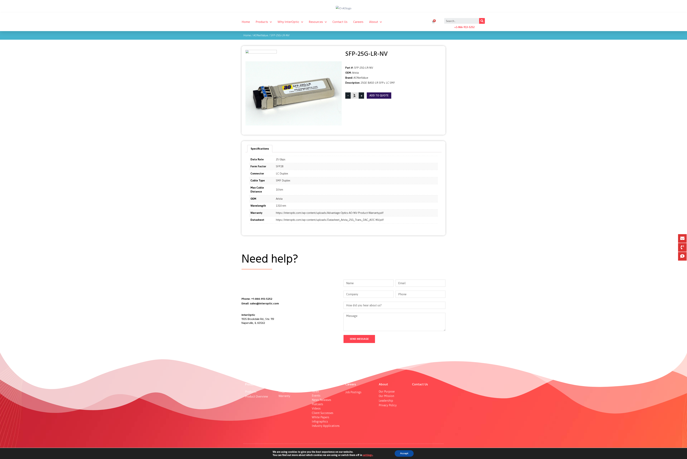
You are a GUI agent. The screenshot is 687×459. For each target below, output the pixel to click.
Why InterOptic (288, 22)
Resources (316, 22)
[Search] (482, 21)
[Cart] (433, 22)
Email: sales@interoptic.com (260, 303)
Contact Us (339, 22)
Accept (404, 453)
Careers (358, 22)
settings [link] (367, 455)
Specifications (260, 148)
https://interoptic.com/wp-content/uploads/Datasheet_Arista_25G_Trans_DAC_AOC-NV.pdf (330, 219)
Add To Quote (379, 95)
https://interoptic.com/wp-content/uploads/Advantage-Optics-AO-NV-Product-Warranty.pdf (329, 212)
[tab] (259, 148)
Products (262, 22)
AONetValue (260, 35)
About (373, 22)
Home (246, 22)
